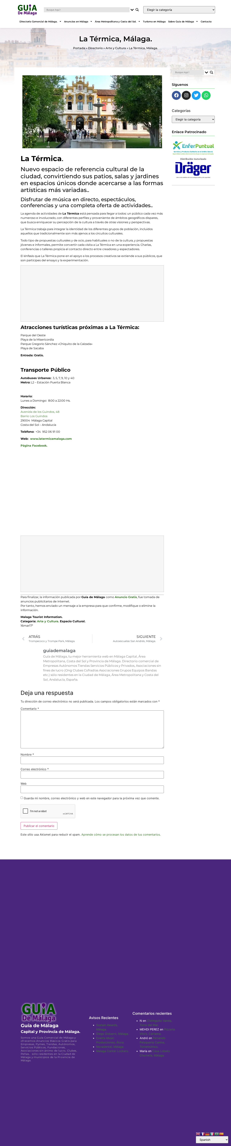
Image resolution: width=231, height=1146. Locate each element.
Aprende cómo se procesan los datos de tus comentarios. (121, 834)
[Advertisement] (92, 293)
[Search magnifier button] (137, 9)
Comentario (30, 708)
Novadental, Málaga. (110, 1046)
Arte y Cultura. (48, 621)
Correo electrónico (35, 769)
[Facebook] (176, 95)
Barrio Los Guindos (34, 416)
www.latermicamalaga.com (51, 438)
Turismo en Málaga (154, 21)
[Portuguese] (217, 1133)
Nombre (27, 754)
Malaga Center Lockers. (112, 1051)
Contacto (206, 21)
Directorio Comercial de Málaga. (38, 21)
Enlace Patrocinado (189, 132)
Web (24, 783)
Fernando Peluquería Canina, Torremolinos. (152, 1042)
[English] (198, 1133)
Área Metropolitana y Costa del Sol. (115, 21)
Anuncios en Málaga (76, 21)
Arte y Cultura (116, 48)
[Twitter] (196, 95)
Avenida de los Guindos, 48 (40, 412)
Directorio (95, 48)
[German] (207, 1133)
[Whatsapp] (206, 95)
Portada (79, 48)
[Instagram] (186, 95)
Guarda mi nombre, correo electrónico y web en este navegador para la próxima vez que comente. (91, 798)
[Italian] (212, 1133)
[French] (203, 1133)
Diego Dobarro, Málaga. (112, 1033)
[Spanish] (221, 1133)
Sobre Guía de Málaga (181, 21)
